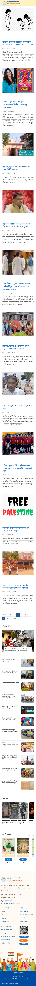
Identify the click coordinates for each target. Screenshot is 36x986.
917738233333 (8, 901)
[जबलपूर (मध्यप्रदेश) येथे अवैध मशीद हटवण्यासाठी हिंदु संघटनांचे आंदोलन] (18, 566)
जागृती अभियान (24, 911)
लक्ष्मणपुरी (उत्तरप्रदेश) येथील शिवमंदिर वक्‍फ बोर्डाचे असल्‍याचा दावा (16, 168)
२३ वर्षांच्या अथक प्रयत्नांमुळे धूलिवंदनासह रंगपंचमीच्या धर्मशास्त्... (10, 730)
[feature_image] (18, 641)
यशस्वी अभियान (24, 921)
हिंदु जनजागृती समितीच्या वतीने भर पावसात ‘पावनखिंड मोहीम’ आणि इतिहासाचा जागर (17, 649)
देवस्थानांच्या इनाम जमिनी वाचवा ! (11, 683)
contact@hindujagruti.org (12, 903)
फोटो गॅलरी (4, 915)
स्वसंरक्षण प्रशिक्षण (6, 943)
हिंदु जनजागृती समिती (13, 4)
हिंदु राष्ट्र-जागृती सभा (6, 930)
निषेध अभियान (24, 918)
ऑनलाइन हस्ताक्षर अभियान (27, 915)
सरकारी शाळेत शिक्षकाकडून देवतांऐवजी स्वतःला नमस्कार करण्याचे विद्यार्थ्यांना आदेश (18, 43)
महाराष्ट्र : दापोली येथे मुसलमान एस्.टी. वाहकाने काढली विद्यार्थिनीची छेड (15, 347)
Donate (24, 937)
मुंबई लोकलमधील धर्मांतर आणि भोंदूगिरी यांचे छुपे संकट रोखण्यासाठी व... (10, 661)
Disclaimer (5, 984)
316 (8, 618)
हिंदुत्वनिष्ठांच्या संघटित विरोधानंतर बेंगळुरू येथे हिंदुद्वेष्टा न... (10, 707)
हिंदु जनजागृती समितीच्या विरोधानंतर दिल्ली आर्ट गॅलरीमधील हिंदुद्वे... (10, 782)
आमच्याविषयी (5, 908)
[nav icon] (31, 3)
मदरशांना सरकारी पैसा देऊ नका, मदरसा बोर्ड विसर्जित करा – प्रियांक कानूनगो (16, 225)
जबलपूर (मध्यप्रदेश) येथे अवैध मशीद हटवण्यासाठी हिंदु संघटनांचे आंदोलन (15, 586)
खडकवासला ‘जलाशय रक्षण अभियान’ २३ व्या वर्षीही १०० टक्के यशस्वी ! (10, 744)
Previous (7, 615)
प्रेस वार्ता (4, 911)
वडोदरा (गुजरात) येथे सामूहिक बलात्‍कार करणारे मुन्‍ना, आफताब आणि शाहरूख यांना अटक (18, 468)
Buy (8, 859)
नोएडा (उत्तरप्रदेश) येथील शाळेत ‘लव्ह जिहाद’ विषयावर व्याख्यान (9, 672)
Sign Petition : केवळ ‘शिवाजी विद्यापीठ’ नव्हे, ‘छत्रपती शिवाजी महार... (10, 757)
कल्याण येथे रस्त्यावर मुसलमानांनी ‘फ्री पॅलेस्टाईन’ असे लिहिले (15, 529)
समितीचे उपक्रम (24, 908)
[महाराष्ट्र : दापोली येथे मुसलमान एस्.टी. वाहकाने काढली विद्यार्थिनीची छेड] (18, 327)
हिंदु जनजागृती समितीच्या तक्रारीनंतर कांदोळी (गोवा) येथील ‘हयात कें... (10, 719)
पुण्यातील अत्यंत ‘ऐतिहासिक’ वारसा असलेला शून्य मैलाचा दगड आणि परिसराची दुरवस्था (14, 822)
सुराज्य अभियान (5, 940)
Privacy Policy (13, 984)
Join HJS (23, 940)
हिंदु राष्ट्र (4, 918)
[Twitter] (13, 976)
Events (24, 944)
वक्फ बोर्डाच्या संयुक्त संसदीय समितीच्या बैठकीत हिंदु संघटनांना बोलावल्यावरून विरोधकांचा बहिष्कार (16, 286)
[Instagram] (22, 976)
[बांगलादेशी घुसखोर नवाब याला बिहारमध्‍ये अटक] (18, 387)
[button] (33, 798)
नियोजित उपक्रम (6, 921)
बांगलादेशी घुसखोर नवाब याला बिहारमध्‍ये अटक (17, 407)
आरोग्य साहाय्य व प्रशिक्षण (8, 936)
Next (14, 618)
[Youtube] (16, 976)
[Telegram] (19, 976)
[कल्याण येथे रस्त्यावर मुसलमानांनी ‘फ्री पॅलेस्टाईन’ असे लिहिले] (18, 509)
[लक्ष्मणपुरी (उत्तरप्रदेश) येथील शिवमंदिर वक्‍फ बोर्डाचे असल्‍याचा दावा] (18, 148)
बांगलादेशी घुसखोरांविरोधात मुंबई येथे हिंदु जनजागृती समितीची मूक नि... (10, 769)
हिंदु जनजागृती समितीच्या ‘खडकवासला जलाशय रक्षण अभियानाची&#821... (8, 696)
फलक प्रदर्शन (4, 933)
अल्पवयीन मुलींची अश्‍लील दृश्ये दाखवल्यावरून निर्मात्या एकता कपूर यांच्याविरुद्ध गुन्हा (15, 105)
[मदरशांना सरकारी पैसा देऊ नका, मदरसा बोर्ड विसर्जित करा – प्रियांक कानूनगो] (18, 205)
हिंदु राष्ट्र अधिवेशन (6, 927)
